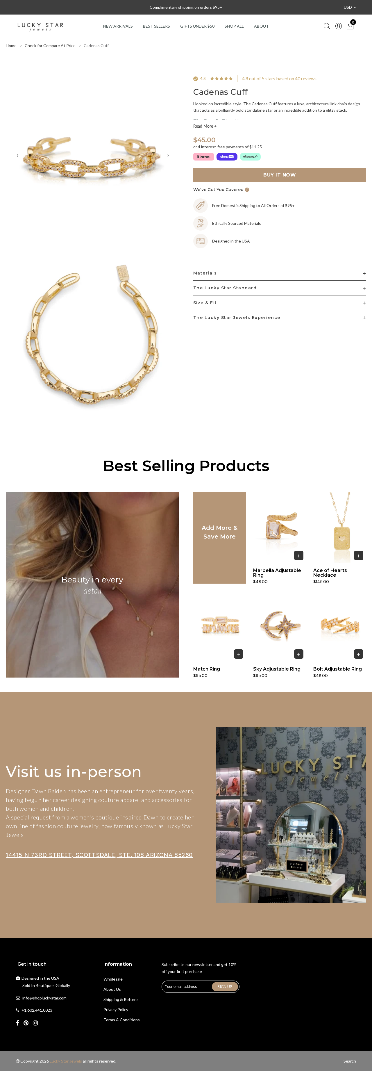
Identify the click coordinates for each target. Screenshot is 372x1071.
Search (350, 1060)
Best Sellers (156, 26)
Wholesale (113, 978)
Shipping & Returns (121, 999)
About (261, 26)
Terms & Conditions (121, 1019)
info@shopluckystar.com (44, 997)
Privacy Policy (115, 1009)
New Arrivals (118, 26)
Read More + (205, 126)
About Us (112, 989)
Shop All (234, 26)
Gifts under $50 (197, 26)
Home (11, 45)
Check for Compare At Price (50, 45)
